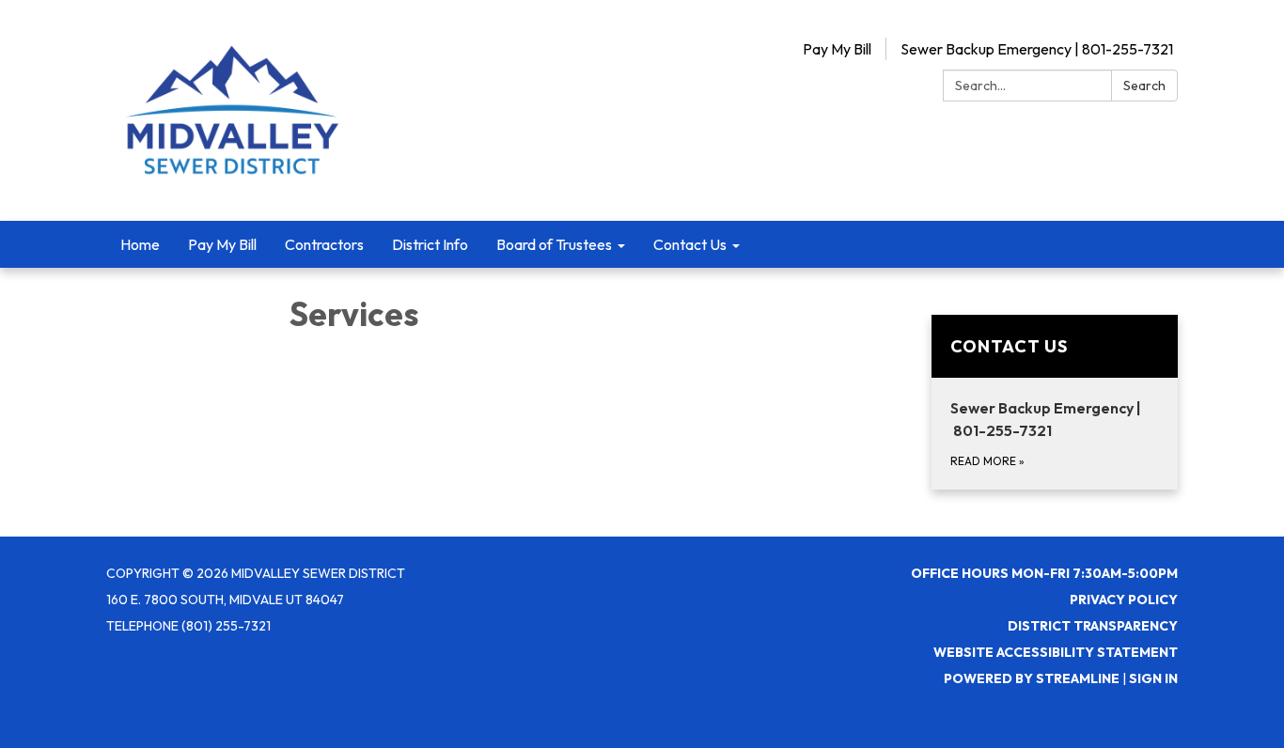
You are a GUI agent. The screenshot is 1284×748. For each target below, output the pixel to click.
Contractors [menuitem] (324, 244)
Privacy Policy (1124, 599)
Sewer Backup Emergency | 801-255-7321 (1036, 48)
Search (1144, 85)
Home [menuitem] (140, 244)
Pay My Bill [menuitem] (222, 244)
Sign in (1153, 678)
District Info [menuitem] (430, 244)
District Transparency (1093, 625)
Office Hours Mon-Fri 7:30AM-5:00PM (1044, 573)
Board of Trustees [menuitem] (554, 244)
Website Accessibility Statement (1055, 652)
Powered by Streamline (1032, 678)
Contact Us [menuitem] (690, 244)
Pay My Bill (837, 48)
